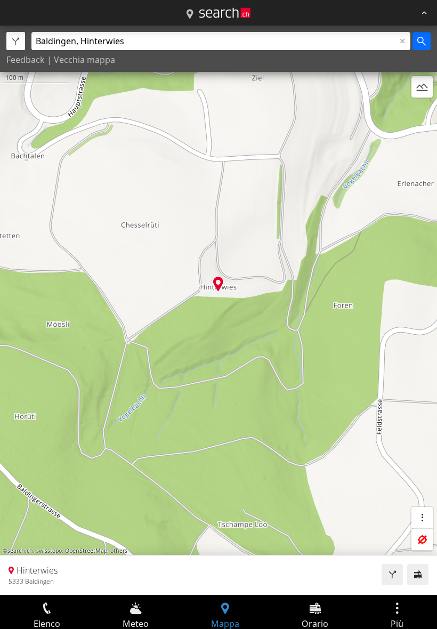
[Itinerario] (392, 574)
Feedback (25, 60)
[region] (218, 310)
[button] (218, 283)
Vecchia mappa (84, 60)
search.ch (20, 550)
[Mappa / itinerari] (190, 14)
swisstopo (49, 550)
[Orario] (417, 574)
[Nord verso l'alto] (422, 112)
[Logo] (224, 12)
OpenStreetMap (86, 550)
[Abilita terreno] (422, 87)
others (118, 550)
